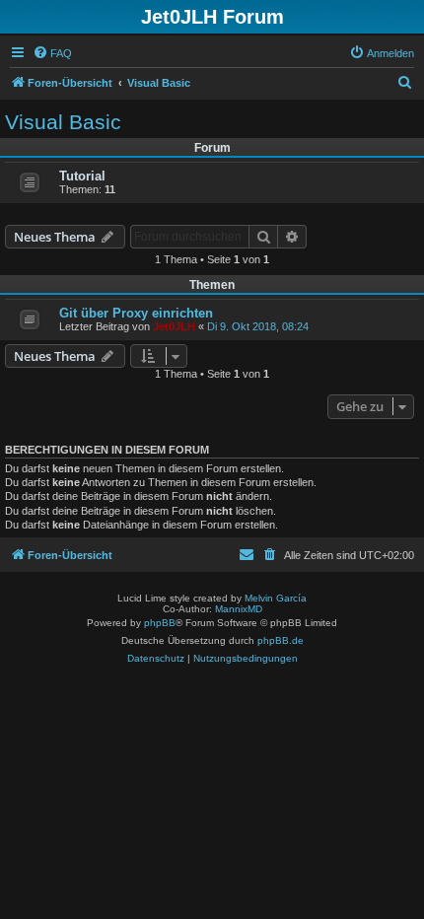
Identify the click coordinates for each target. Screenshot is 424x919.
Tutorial (82, 176)
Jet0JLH (174, 326)
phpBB (160, 622)
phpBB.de (280, 640)
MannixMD (238, 608)
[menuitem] (52, 53)
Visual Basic (63, 121)
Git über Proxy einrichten (136, 313)
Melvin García (276, 598)
